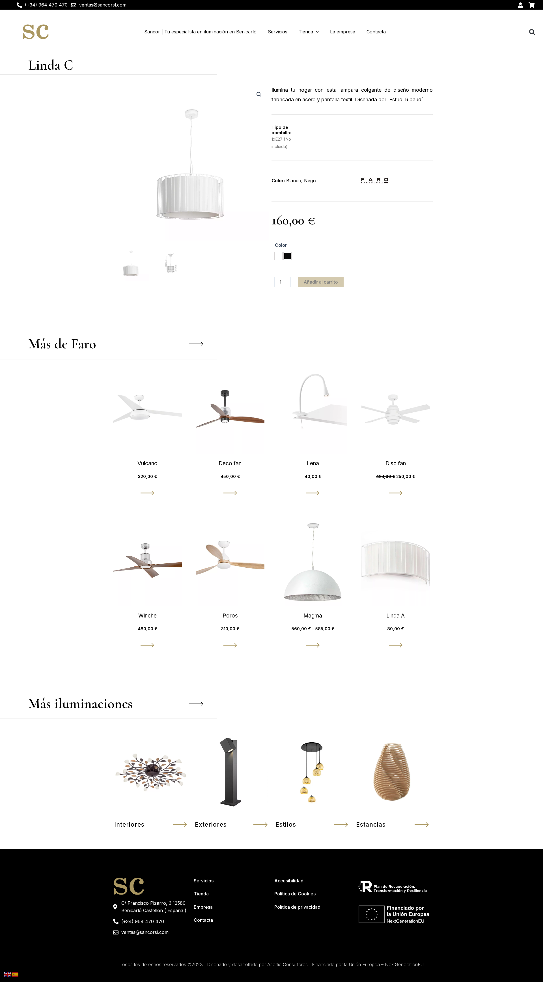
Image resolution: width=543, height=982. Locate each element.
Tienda (306, 32)
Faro (83, 343)
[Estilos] (341, 825)
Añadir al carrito (321, 282)
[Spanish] (15, 974)
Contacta (376, 32)
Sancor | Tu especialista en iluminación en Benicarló (200, 32)
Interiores (129, 824)
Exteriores (211, 824)
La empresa (342, 32)
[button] (532, 32)
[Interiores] (180, 825)
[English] (8, 974)
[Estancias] (422, 825)
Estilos (285, 824)
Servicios (277, 32)
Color (281, 245)
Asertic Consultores (287, 964)
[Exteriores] (260, 825)
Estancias (371, 824)
